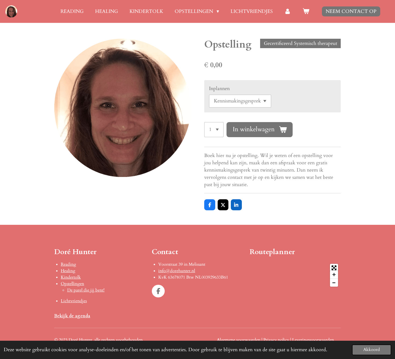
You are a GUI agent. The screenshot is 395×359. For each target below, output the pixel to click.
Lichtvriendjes (74, 301)
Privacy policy (276, 340)
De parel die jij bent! (86, 290)
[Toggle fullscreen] (334, 268)
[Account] (288, 11)
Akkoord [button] (371, 350)
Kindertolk (71, 277)
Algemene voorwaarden (238, 340)
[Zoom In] (334, 275)
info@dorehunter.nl (176, 271)
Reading (68, 264)
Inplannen (219, 88)
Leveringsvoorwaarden (313, 340)
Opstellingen (72, 284)
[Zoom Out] (334, 283)
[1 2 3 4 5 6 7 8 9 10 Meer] (214, 129)
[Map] (295, 275)
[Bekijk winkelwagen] (306, 11)
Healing (68, 271)
